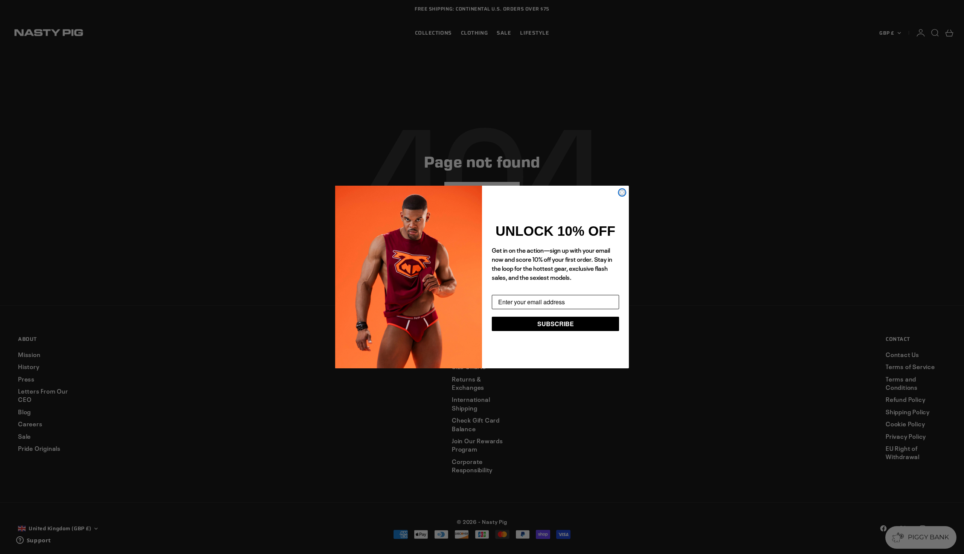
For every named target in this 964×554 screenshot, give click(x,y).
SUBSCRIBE (555, 323)
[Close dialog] (622, 192)
